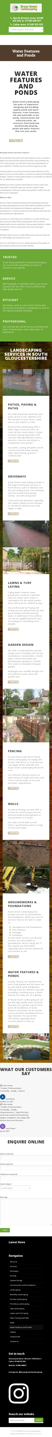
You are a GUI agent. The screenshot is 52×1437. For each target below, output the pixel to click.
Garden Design (16, 1280)
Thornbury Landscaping (19, 1304)
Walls (12, 1322)
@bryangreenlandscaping (30, 1372)
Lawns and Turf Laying (19, 1313)
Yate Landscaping (17, 1308)
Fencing (13, 1276)
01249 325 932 (35, 24)
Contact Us (14, 1341)
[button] (16, 140)
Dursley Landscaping (18, 1299)
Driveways (14, 1271)
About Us (13, 1261)
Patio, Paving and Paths (19, 1318)
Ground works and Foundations (23, 1285)
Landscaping (15, 1290)
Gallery (13, 1332)
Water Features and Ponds (21, 1327)
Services (13, 1266)
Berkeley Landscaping (19, 1294)
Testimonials (15, 1336)
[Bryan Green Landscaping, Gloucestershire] (26, 7)
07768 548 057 (33, 20)
